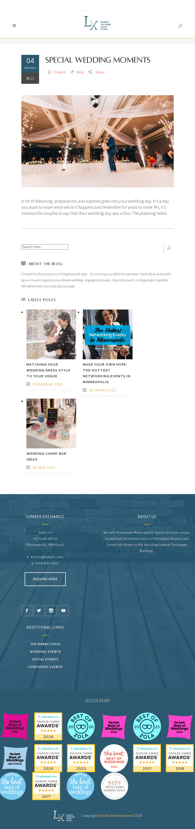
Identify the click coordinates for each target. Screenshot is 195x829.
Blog (80, 72)
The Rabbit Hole (45, 644)
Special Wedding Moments (98, 60)
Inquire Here (45, 579)
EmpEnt (60, 72)
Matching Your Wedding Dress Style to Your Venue (48, 370)
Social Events (45, 659)
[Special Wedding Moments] (97, 141)
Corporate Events (45, 667)
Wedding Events (45, 652)
